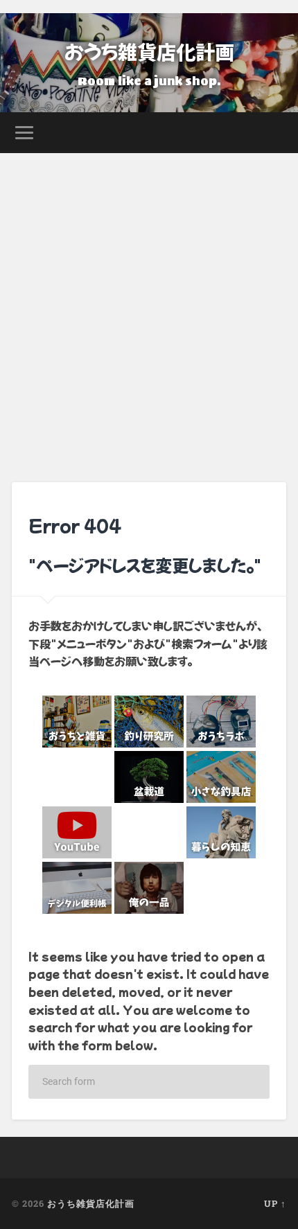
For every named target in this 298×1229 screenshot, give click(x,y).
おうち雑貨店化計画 (149, 51)
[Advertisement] (149, 309)
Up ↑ (275, 1203)
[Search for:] (149, 1082)
